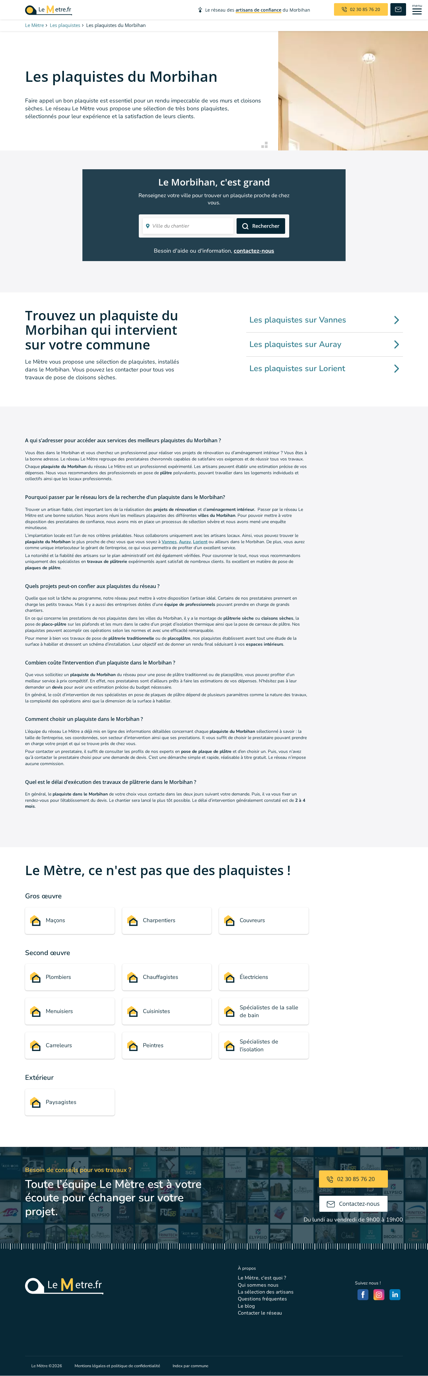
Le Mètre (34, 25)
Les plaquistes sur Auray (295, 344)
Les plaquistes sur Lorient (297, 368)
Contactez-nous (358, 1203)
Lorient (200, 542)
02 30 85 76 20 (355, 1179)
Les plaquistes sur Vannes (297, 319)
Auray (185, 542)
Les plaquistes (65, 25)
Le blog (246, 1306)
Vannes (169, 542)
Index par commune (190, 1366)
